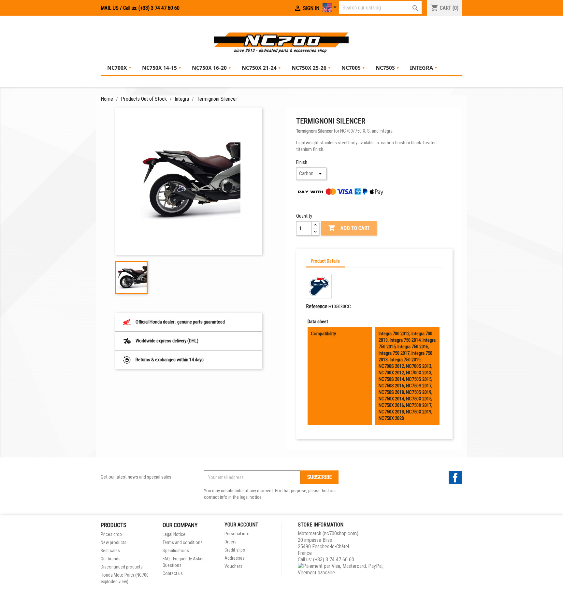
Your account (241, 525)
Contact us (173, 573)
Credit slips (234, 550)
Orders (230, 541)
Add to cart (349, 228)
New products (113, 542)
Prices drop (111, 534)
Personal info (237, 533)
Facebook (455, 477)
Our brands (111, 558)
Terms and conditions (183, 542)
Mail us (110, 8)
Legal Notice (174, 534)
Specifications (176, 550)
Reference (316, 306)
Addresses (234, 558)
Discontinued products (122, 566)
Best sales (110, 550)
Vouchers (233, 566)
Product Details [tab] (325, 261)
